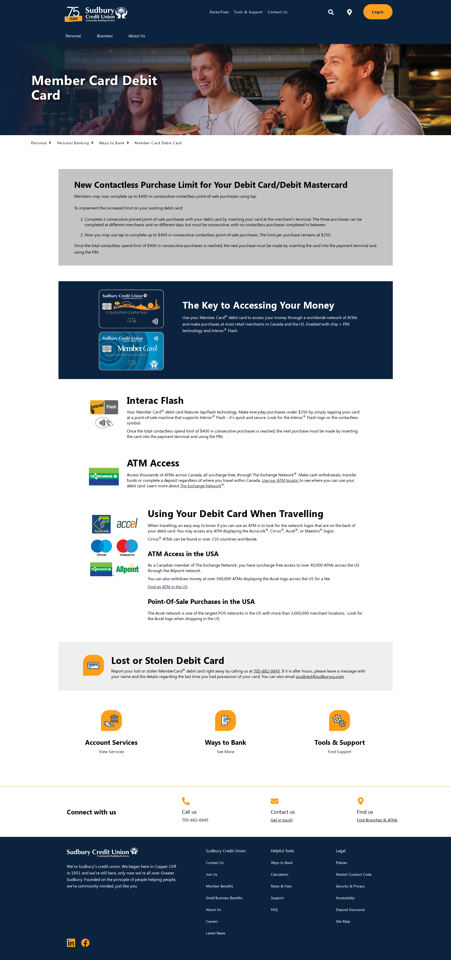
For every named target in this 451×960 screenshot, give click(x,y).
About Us (213, 909)
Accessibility (345, 897)
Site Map (343, 921)
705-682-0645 (195, 820)
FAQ (274, 909)
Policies (341, 862)
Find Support (339, 751)
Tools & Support (248, 11)
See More (225, 751)
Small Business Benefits (224, 897)
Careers (212, 921)
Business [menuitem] (105, 35)
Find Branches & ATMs (377, 820)
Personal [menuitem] (73, 35)
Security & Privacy (350, 886)
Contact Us (278, 11)
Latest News (215, 933)
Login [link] (378, 11)
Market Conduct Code (353, 874)
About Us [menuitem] (136, 35)
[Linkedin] (71, 942)
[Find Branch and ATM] (349, 11)
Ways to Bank (282, 862)
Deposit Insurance (350, 909)
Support (277, 897)
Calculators (279, 874)
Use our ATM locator (280, 480)
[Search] (331, 12)
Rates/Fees (219, 11)
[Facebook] (85, 942)
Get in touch (282, 820)
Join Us (211, 874)
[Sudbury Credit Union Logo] (120, 14)
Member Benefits (219, 886)
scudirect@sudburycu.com (320, 676)
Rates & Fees (281, 886)
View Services (111, 751)
